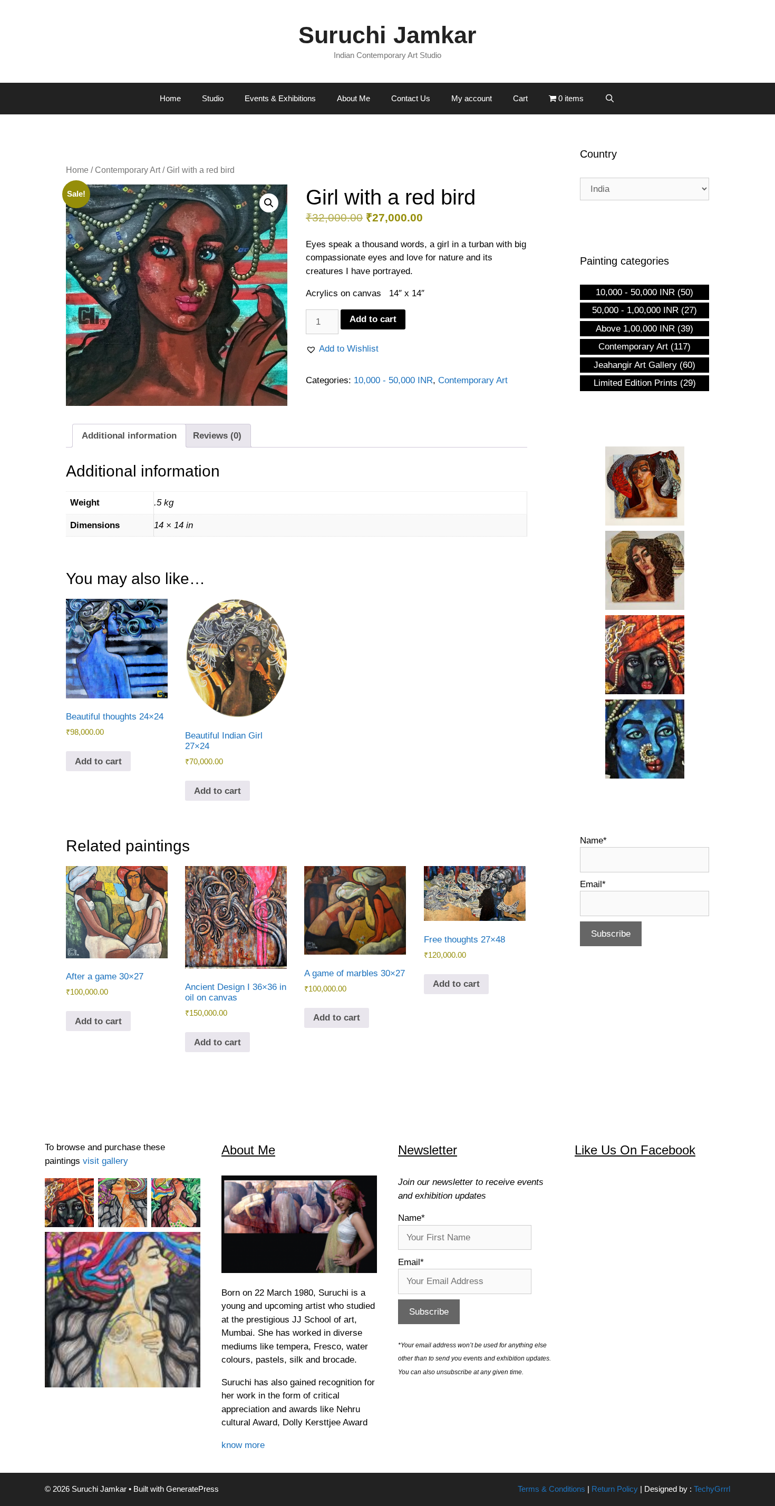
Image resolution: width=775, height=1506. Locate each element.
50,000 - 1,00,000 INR (635, 310)
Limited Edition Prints (635, 383)
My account (471, 98)
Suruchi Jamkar (387, 35)
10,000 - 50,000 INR (393, 380)
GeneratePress (192, 1488)
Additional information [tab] (129, 436)
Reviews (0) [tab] (217, 436)
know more (243, 1445)
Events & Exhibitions (280, 98)
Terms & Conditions (551, 1488)
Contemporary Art (127, 170)
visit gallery (105, 1161)
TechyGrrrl (712, 1488)
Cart (520, 98)
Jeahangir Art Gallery (635, 365)
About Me (353, 98)
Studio (213, 98)
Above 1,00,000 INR (635, 329)
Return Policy (615, 1488)
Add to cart (373, 319)
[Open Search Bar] (609, 98)
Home (170, 98)
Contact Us (410, 98)
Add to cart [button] (98, 761)
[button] (268, 202)
